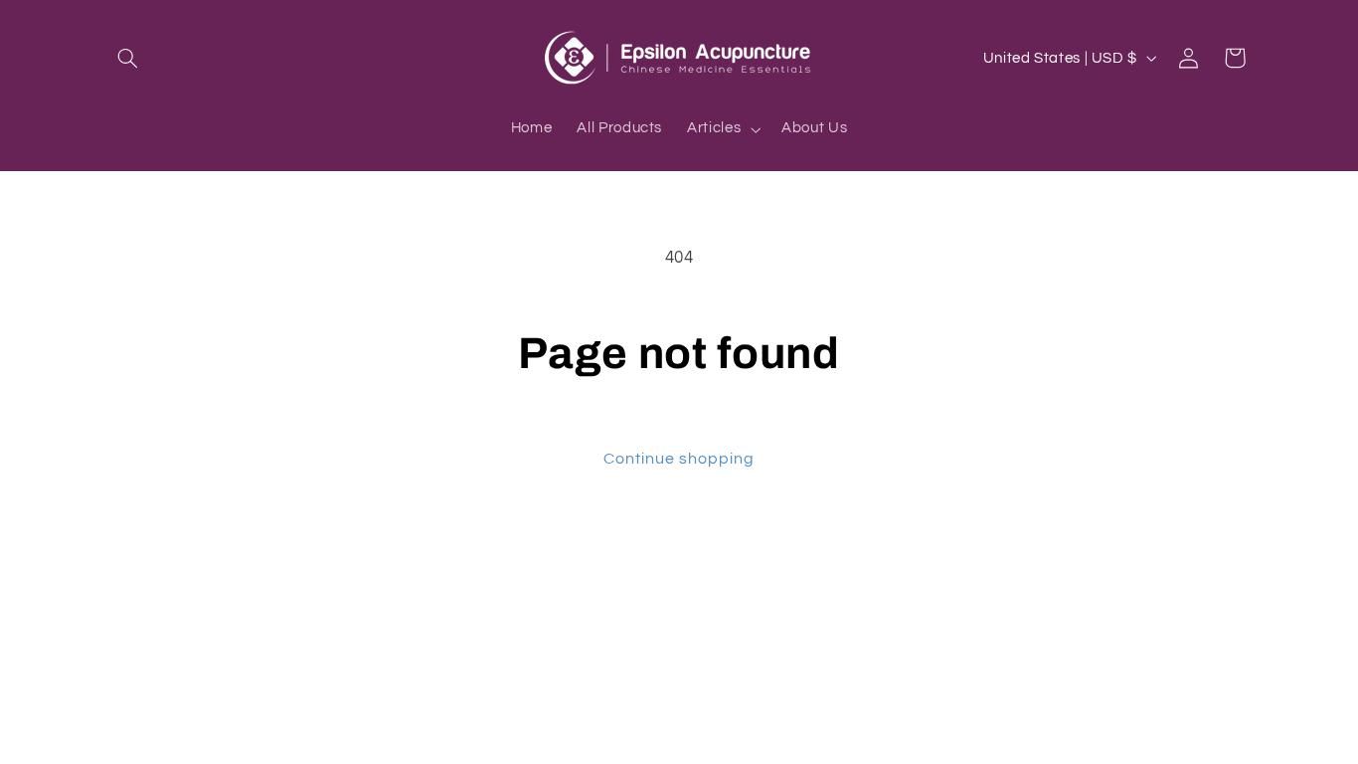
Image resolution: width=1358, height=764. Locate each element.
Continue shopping (679, 459)
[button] (128, 58)
